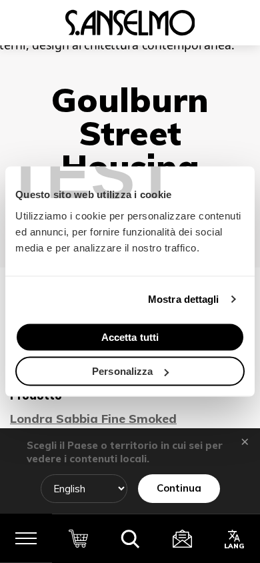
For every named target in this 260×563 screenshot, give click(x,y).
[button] (130, 538)
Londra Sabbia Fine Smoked (93, 418)
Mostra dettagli (183, 299)
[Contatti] (182, 538)
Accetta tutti (130, 336)
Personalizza (122, 371)
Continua (179, 488)
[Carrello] (78, 538)
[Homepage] (130, 22)
